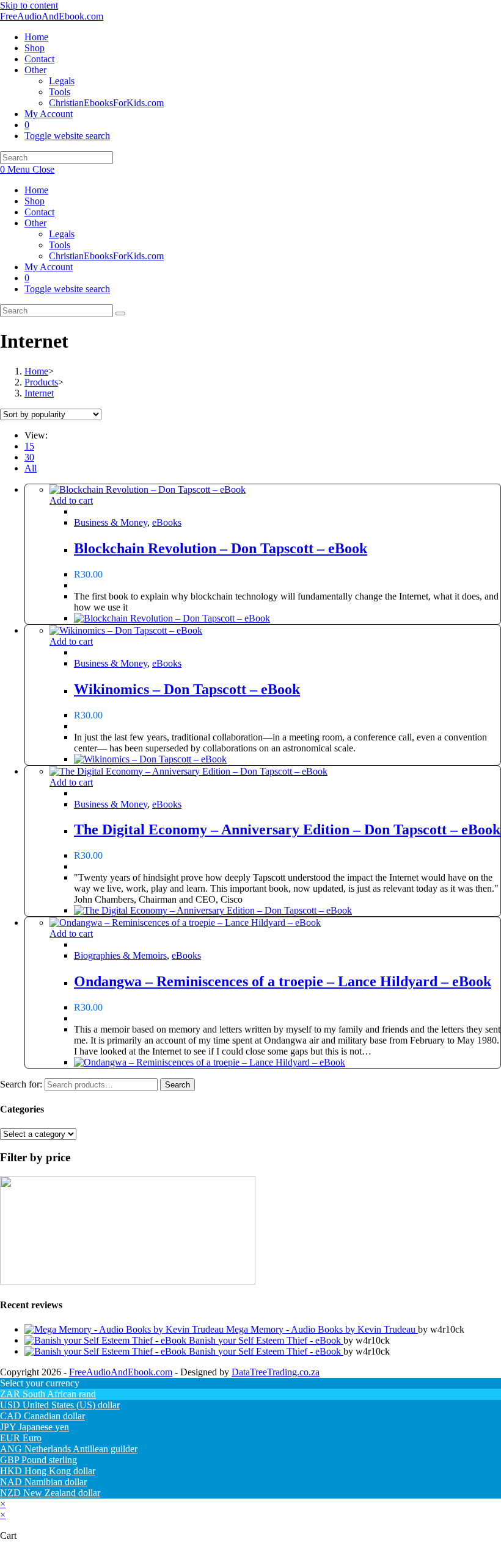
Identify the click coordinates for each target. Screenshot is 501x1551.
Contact (39, 212)
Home (36, 190)
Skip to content (29, 5)
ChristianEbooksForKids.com (106, 256)
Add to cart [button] (71, 500)
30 (29, 457)
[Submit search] (120, 313)
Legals (62, 234)
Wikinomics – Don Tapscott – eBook (187, 689)
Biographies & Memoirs (120, 955)
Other (35, 223)
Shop (34, 201)
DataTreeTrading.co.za (276, 1372)
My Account (48, 267)
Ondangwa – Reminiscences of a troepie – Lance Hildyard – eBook (282, 981)
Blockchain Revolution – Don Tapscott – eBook (220, 548)
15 (29, 446)
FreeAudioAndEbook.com (51, 16)
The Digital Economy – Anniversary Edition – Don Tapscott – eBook (287, 829)
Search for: (21, 1084)
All (30, 468)
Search (177, 1084)
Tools (59, 245)
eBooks (166, 522)
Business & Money (110, 522)
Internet (39, 393)
